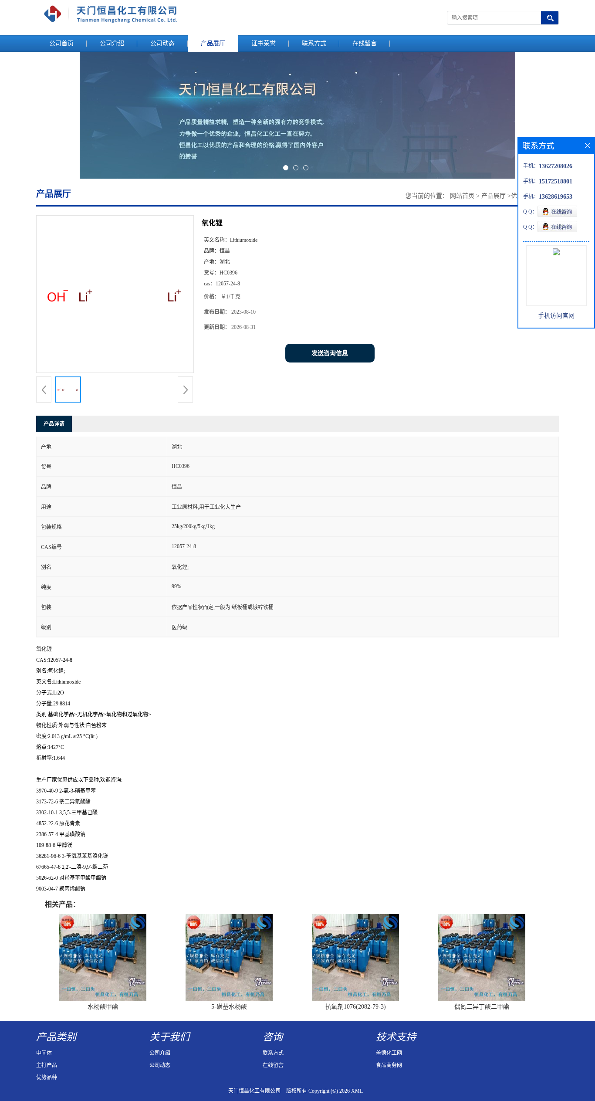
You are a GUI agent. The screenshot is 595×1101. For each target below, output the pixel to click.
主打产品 (46, 1065)
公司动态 (162, 43)
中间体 (44, 1053)
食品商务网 (389, 1065)
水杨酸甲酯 (103, 1006)
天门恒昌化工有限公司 (254, 1091)
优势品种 (46, 1077)
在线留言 (364, 43)
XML (357, 1091)
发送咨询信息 (329, 353)
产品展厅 (213, 43)
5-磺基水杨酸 (229, 1006)
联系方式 (314, 43)
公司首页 (61, 43)
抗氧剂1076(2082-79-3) (355, 1006)
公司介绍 (112, 43)
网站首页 (462, 196)
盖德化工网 (389, 1053)
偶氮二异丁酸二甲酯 (481, 1006)
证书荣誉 (263, 43)
